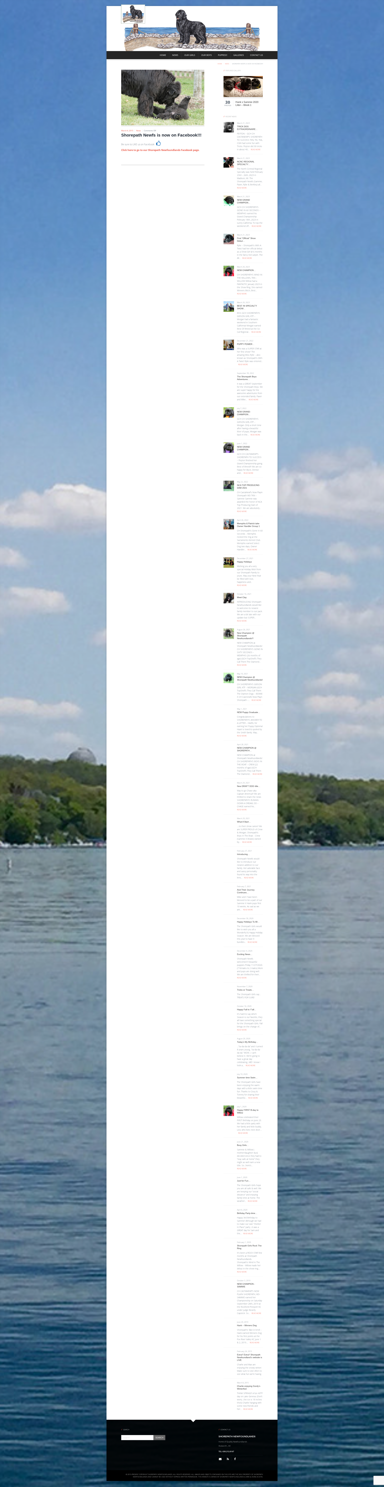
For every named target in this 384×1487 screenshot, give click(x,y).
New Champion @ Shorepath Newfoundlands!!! (245, 636)
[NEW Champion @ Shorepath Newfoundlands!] (229, 677)
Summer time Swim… (247, 1077)
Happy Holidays (244, 562)
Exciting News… (244, 954)
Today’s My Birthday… (247, 1042)
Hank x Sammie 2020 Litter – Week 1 (247, 103)
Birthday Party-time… (247, 1213)
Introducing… (243, 854)
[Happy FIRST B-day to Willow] (229, 1110)
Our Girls (189, 55)
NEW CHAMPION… (246, 270)
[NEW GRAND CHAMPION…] (229, 200)
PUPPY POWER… (245, 344)
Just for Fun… (243, 1181)
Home (163, 55)
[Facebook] (235, 1459)
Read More (256, 149)
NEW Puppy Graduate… (248, 712)
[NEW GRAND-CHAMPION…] (229, 412)
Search (159, 1437)
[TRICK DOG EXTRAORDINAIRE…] (229, 127)
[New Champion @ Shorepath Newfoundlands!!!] (229, 633)
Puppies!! (222, 55)
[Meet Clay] (229, 598)
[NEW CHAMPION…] (229, 270)
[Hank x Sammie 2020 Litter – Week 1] (243, 86)
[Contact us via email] (221, 1459)
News (175, 55)
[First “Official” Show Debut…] (229, 238)
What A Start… (244, 822)
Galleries (238, 55)
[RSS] (228, 1459)
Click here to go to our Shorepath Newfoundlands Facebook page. (160, 150)
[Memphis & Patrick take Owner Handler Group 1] (229, 524)
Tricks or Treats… (245, 990)
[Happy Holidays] (229, 562)
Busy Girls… (243, 1145)
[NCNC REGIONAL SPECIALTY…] (229, 162)
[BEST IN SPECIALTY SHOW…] (229, 306)
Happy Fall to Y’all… (246, 1009)
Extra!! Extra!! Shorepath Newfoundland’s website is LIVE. (249, 1357)
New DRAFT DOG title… (248, 786)
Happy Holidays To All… (248, 922)
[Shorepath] (133, 13)
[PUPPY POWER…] (229, 344)
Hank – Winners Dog (247, 1325)
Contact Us (256, 55)
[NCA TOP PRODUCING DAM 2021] (229, 485)
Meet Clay (242, 597)
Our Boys (206, 55)
